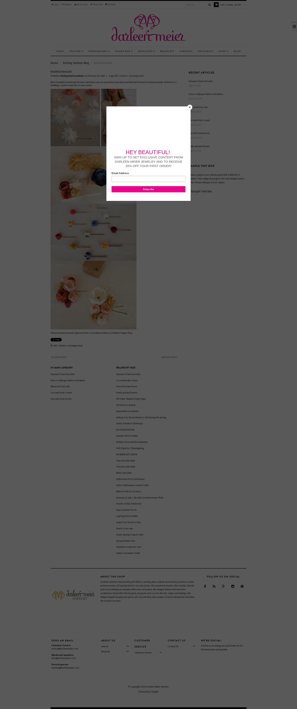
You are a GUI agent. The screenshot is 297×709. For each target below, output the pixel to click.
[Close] (189, 107)
